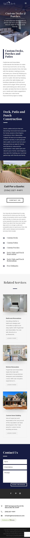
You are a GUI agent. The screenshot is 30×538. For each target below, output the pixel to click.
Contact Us (15, 200)
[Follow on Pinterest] (16, 493)
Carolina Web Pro (19, 535)
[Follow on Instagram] (20, 493)
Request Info (15, 35)
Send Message (19, 484)
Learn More (11, 338)
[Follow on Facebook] (11, 493)
